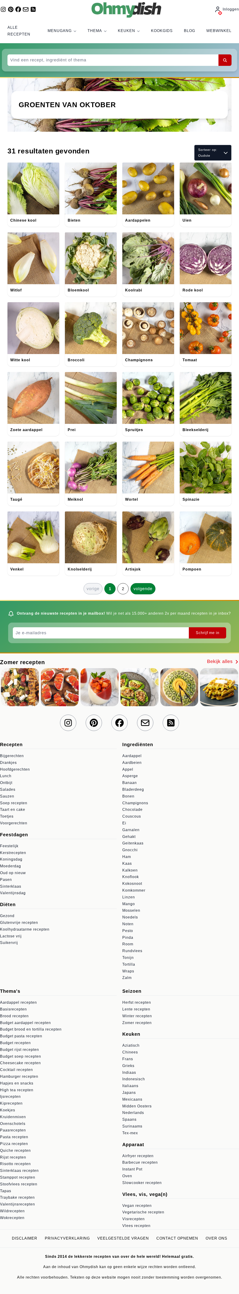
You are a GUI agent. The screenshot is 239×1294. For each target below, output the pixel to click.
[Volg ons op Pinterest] (10, 9)
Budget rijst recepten (19, 1050)
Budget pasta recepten (21, 1036)
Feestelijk (9, 846)
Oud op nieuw (13, 873)
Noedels (130, 917)
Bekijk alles (220, 661)
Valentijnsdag (13, 893)
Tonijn (128, 958)
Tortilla (128, 964)
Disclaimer (24, 1238)
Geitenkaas (133, 843)
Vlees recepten (136, 1226)
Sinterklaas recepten (19, 1171)
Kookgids (162, 31)
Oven (127, 1176)
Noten (128, 924)
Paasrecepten (13, 1130)
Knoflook (130, 877)
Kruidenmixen (13, 1117)
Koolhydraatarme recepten (24, 929)
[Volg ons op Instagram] (3, 9)
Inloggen (231, 9)
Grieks (128, 1066)
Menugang (60, 31)
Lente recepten (136, 1009)
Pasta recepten (14, 1137)
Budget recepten (15, 1043)
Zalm (127, 978)
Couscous (131, 816)
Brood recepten (14, 1016)
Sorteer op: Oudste (207, 152)
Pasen (6, 880)
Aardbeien (132, 763)
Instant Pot (132, 1169)
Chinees (130, 1052)
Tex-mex (130, 1133)
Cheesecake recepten (20, 1063)
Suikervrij (9, 943)
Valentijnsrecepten (17, 1204)
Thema (95, 31)
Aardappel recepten (18, 1002)
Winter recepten (137, 1016)
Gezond (7, 916)
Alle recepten (18, 30)
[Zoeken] (225, 60)
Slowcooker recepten (142, 1183)
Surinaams (132, 1126)
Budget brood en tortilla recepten (31, 1029)
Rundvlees (132, 951)
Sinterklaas (10, 886)
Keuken (126, 31)
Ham (126, 857)
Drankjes (8, 763)
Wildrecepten (12, 1211)
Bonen (128, 796)
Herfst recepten (136, 1002)
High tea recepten (16, 1090)
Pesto (127, 931)
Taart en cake (12, 810)
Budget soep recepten (20, 1056)
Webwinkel (219, 31)
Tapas (5, 1191)
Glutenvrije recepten (19, 923)
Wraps (128, 971)
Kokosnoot (132, 884)
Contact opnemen (177, 1238)
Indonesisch (133, 1079)
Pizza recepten (14, 1144)
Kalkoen (130, 870)
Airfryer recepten (138, 1156)
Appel (127, 769)
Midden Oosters (137, 1106)
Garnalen (131, 830)
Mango (128, 904)
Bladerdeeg (133, 789)
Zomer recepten (137, 1023)
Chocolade (132, 810)
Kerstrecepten (13, 853)
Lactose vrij (11, 936)
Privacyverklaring (67, 1238)
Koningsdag (11, 859)
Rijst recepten (13, 1157)
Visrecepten (133, 1219)
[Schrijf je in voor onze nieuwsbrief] (25, 9)
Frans (127, 1059)
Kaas (127, 863)
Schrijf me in (207, 633)
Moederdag (10, 866)
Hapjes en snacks (16, 1083)
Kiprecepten (11, 1103)
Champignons (135, 803)
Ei (124, 823)
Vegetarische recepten (143, 1212)
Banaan (129, 783)
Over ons (216, 1238)
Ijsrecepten (10, 1097)
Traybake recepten (17, 1197)
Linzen (128, 897)
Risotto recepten (15, 1164)
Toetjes (7, 816)
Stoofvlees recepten (18, 1184)
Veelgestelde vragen (123, 1238)
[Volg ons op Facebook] (18, 9)
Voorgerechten (13, 823)
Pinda (127, 937)
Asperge (130, 776)
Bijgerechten (12, 756)
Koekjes (7, 1110)
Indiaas (129, 1072)
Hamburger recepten (19, 1076)
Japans (129, 1093)
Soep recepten (13, 803)
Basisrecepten (13, 1009)
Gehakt (129, 837)
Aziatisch (131, 1045)
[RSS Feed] (33, 9)
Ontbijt (6, 783)
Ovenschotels (12, 1124)
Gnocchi (130, 850)
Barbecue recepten (140, 1162)
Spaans (129, 1119)
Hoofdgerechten (15, 769)
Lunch (5, 776)
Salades (7, 789)
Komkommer (133, 890)
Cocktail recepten (16, 1070)
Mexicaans (132, 1099)
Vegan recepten (137, 1206)
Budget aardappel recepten (25, 1023)
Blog (189, 31)
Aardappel (132, 756)
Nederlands (133, 1113)
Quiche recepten (15, 1150)
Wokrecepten (12, 1218)
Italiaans (130, 1086)
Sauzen (7, 796)
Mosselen (131, 910)
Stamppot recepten (17, 1177)
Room (127, 944)
